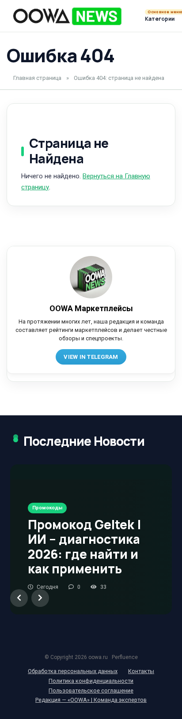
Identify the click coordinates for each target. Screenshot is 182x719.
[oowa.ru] (67, 16)
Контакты (141, 671)
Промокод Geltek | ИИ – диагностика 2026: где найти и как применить (84, 546)
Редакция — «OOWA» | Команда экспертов (91, 699)
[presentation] (19, 598)
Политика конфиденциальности (91, 681)
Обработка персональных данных (73, 671)
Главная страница (37, 78)
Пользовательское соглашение (91, 690)
